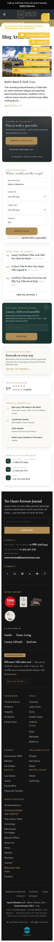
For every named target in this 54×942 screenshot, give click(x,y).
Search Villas (21, 231)
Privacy (21, 896)
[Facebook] (7, 574)
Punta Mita (10, 785)
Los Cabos (9, 775)
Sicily (32, 711)
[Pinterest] (22, 574)
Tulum (7, 781)
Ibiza (31, 731)
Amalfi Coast (35, 717)
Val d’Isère (9, 766)
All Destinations (12, 805)
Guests (11, 218)
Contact (8, 876)
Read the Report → (17, 681)
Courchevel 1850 (13, 756)
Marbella (33, 736)
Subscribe (21, 336)
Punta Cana (10, 722)
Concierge (9, 824)
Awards (8, 852)
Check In (12, 192)
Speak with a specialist (34, 237)
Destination (14, 180)
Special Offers (11, 837)
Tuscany (33, 702)
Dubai (32, 766)
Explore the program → (18, 369)
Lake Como (35, 706)
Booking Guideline (15, 892)
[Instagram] (45, 574)
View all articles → (27, 295)
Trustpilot (27, 389)
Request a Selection (22, 140)
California (34, 781)
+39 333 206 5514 (21, 479)
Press (7, 847)
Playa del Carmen (13, 790)
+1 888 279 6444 (20, 462)
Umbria (33, 722)
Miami (32, 775)
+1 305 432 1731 (20, 470)
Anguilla (8, 711)
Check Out (13, 205)
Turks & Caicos (12, 702)
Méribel (8, 761)
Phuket (32, 756)
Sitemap (33, 896)
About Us (9, 842)
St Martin (9, 717)
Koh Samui (34, 761)
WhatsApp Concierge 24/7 (21, 149)
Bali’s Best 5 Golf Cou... (20, 81)
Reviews (8, 857)
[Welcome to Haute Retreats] (45, 17)
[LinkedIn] (30, 574)
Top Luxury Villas (13, 819)
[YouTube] (37, 574)
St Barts (8, 706)
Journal (8, 862)
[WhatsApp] (15, 574)
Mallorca (33, 741)
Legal (45, 892)
